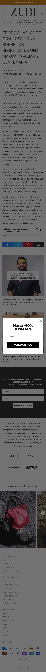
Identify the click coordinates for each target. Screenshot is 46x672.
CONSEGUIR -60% (23, 345)
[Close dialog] (40, 320)
